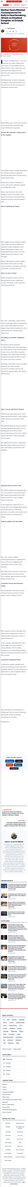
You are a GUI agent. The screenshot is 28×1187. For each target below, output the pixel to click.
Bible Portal (20, 1146)
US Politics (18, 1040)
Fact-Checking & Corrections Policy (11, 1099)
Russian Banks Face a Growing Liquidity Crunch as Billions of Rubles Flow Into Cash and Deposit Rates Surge (17, 959)
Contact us (23, 5)
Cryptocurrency (13, 1025)
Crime (4, 1025)
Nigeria (21, 1031)
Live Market (8, 1149)
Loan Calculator (8, 1153)
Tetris (20, 1142)
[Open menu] (2, 1)
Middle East (14, 1031)
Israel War (5, 1031)
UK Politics (10, 1040)
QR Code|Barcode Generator (20, 1127)
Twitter (19, 761)
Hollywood (12, 1028)
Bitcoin (5, 1022)
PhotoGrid (8, 1132)
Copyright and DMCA (8, 1092)
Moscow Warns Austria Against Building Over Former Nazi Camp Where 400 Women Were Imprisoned (16, 904)
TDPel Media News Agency (14, 1)
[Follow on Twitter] (7, 31)
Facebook (10, 761)
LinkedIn (19, 765)
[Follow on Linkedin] (13, 31)
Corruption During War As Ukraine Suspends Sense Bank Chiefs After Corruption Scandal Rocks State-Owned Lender (17, 886)
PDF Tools (8, 1123)
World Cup (10, 1043)
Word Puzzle (20, 1132)
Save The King (8, 1142)
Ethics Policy (5, 1097)
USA (4, 1043)
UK (4, 1040)
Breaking (6, 5)
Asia (8, 1019)
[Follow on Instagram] (16, 31)
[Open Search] (26, 1)
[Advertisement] (14, 96)
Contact (4, 1089)
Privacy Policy (6, 1107)
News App (5, 1102)
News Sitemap (17, 1049)
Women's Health (20, 1149)
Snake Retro (8, 1135)
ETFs (21, 1025)
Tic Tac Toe (20, 1135)
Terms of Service (6, 1112)
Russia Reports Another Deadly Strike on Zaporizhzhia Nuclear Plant (16, 913)
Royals (18, 1034)
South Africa (19, 1037)
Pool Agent (11, 1034)
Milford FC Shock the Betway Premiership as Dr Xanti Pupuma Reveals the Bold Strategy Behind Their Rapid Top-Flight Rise (17, 996)
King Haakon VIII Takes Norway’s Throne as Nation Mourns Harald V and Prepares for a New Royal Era (17, 968)
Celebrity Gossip (20, 1022)
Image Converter (20, 1123)
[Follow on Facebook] (10, 31)
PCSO (4, 1034)
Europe (5, 1028)
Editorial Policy (6, 1094)
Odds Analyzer (8, 1160)
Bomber (8, 1139)
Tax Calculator (20, 1153)
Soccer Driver (8, 1146)
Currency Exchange (20, 1156)
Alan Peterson (11, 28)
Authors (4, 1087)
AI (3, 1019)
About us (4, 1084)
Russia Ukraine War (8, 1037)
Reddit (10, 765)
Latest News (17, 5)
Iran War (20, 1028)
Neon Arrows (20, 1139)
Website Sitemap (7, 1049)
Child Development (8, 1156)
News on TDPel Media (8, 1104)
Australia (14, 1019)
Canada (11, 1022)
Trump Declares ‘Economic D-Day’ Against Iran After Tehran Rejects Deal (17, 895)
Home (10, 5)
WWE (17, 1043)
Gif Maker (8, 1126)
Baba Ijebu (21, 1019)
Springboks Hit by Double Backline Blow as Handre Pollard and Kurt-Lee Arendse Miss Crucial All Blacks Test (17, 977)
